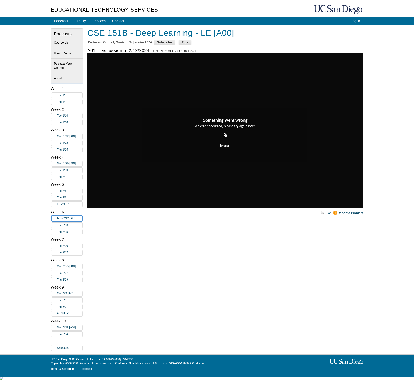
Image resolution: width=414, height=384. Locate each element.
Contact (118, 21)
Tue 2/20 (62, 245)
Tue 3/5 (61, 300)
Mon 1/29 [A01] (66, 163)
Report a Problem (350, 213)
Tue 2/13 (62, 225)
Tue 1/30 (62, 170)
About (58, 78)
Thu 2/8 (61, 197)
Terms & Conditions (63, 368)
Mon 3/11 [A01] (66, 327)
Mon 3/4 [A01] (66, 293)
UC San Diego (338, 9)
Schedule (63, 348)
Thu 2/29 (62, 279)
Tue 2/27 (62, 273)
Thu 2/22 (62, 252)
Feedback (86, 368)
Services (99, 21)
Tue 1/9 (61, 95)
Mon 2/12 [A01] (66, 218)
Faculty (80, 21)
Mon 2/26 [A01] (66, 266)
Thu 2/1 (61, 176)
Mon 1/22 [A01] (66, 136)
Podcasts (61, 21)
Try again (225, 145)
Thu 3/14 (62, 334)
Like (328, 213)
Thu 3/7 (61, 306)
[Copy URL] (225, 135)
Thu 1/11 (62, 101)
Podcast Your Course (63, 66)
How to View (62, 53)
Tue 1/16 (62, 115)
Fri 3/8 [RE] (64, 313)
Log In (355, 21)
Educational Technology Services (104, 9)
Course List (61, 42)
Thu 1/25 (62, 149)
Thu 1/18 (62, 122)
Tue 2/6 (61, 190)
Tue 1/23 (62, 143)
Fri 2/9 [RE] (64, 204)
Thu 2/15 (62, 231)
